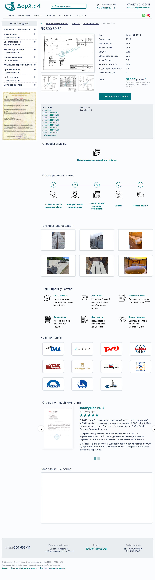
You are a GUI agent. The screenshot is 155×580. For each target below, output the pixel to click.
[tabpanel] (96, 431)
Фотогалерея (66, 15)
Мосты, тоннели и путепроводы (13, 58)
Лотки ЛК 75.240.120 (50, 132)
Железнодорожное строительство (14, 51)
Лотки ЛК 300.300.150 (51, 120)
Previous (41, 429)
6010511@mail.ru (106, 7)
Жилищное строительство (18, 65)
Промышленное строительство (12, 71)
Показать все (50, 135)
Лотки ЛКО (47, 110)
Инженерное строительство (12, 35)
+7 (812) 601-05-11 (138, 4)
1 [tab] (95, 458)
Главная (10, 15)
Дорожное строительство (17, 29)
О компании (24, 15)
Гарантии (50, 15)
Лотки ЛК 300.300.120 (51, 130)
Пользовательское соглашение (52, 568)
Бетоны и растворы (14, 85)
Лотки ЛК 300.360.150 (51, 115)
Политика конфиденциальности (24, 568)
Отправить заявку (115, 96)
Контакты (81, 15)
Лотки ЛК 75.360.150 (50, 112)
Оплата (38, 15)
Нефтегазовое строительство (12, 78)
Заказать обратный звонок (138, 8)
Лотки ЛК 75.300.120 (50, 127)
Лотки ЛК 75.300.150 (50, 117)
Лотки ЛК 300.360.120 (51, 125)
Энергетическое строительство (12, 43)
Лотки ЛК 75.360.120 (50, 122)
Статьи (5, 568)
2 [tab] (98, 458)
